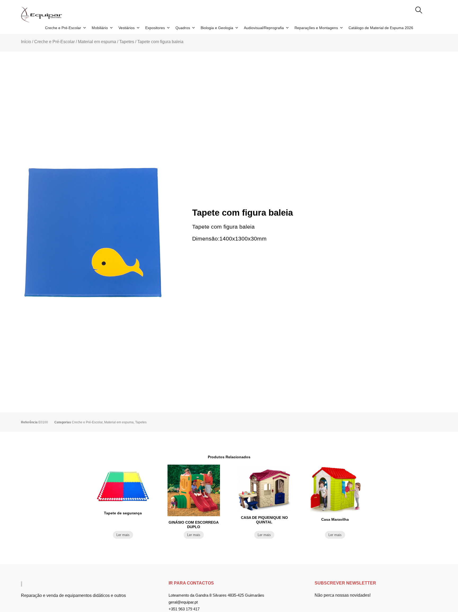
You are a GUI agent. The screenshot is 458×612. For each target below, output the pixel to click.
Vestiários (126, 28)
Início (26, 41)
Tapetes (126, 41)
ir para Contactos (191, 583)
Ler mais (123, 535)
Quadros (182, 28)
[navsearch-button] (419, 10)
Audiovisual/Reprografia (264, 28)
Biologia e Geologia (217, 28)
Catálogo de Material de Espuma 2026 (381, 28)
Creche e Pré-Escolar (63, 28)
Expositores (155, 28)
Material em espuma (97, 41)
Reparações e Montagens (316, 28)
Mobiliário (100, 28)
